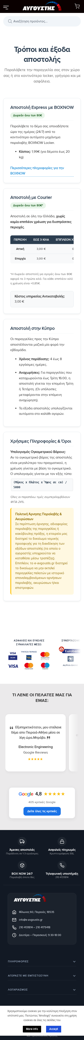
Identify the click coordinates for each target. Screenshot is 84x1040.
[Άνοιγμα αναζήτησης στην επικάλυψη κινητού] (42, 21)
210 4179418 (43, 927)
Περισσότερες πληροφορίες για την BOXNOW (37, 171)
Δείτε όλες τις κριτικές (42, 811)
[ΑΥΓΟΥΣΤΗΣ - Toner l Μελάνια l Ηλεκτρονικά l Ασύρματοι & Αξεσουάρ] (42, 6)
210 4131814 (26, 927)
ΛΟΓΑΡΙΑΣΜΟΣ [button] (18, 989)
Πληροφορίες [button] (18, 961)
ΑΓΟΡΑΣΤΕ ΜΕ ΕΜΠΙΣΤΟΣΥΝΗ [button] (28, 975)
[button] (5, 7)
